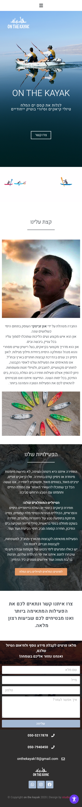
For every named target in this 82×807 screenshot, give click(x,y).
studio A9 (68, 797)
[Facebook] (49, 784)
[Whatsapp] (32, 784)
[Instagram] (41, 784)
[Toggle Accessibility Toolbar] (74, 799)
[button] (41, 5)
